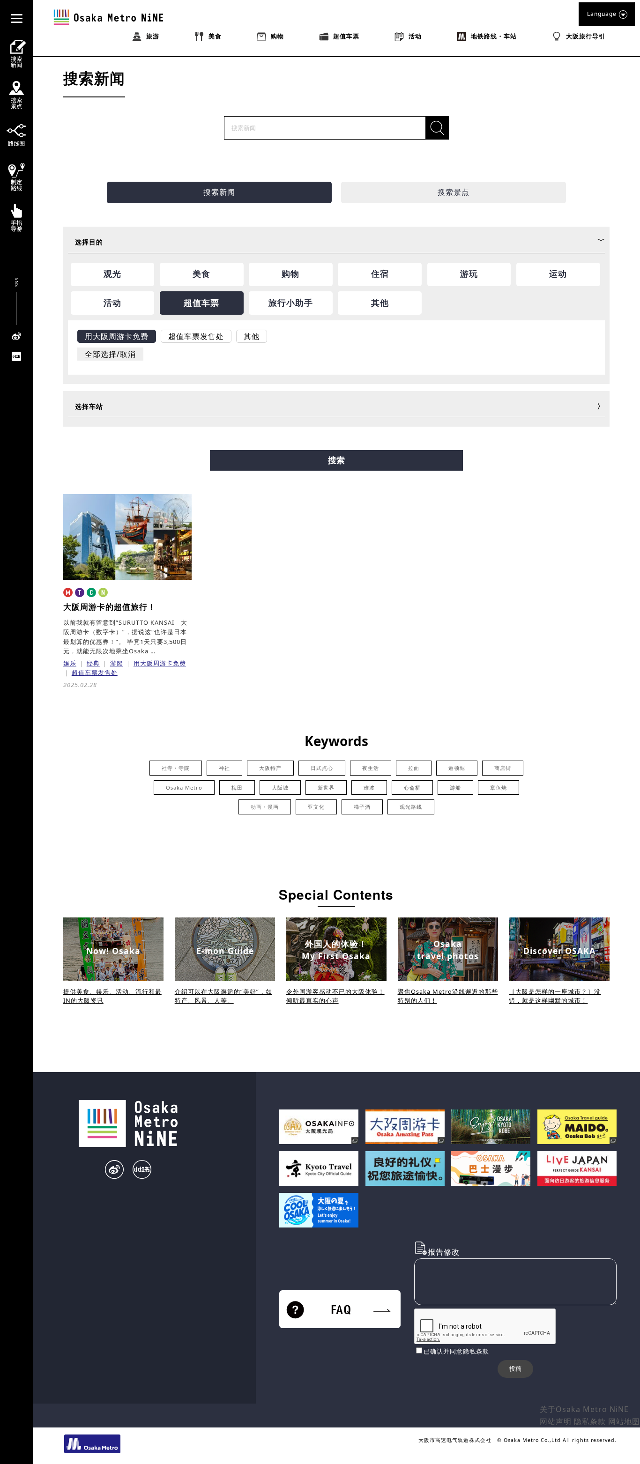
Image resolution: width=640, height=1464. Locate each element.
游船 (116, 663)
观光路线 (411, 806)
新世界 (326, 787)
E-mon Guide (225, 950)
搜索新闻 (219, 192)
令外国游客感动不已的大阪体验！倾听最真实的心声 (335, 996)
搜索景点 (453, 192)
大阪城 (280, 787)
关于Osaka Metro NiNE (584, 1409)
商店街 (502, 767)
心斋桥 (412, 787)
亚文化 (316, 806)
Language (602, 14)
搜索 (336, 460)
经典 (93, 663)
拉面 (413, 767)
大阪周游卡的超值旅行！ (109, 606)
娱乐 (69, 663)
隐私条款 (590, 1421)
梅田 (237, 787)
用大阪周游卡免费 (160, 663)
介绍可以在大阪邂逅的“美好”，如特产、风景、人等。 (223, 996)
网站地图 (624, 1421)
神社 (224, 767)
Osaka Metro (184, 787)
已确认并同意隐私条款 (456, 1351)
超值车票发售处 (95, 672)
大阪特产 (270, 767)
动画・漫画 (265, 806)
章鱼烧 (498, 787)
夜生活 (370, 767)
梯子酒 (362, 806)
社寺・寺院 (176, 767)
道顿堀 (456, 767)
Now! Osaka (113, 950)
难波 (369, 787)
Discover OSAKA (559, 950)
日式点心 (322, 767)
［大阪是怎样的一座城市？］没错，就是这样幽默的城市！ (555, 996)
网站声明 (556, 1421)
